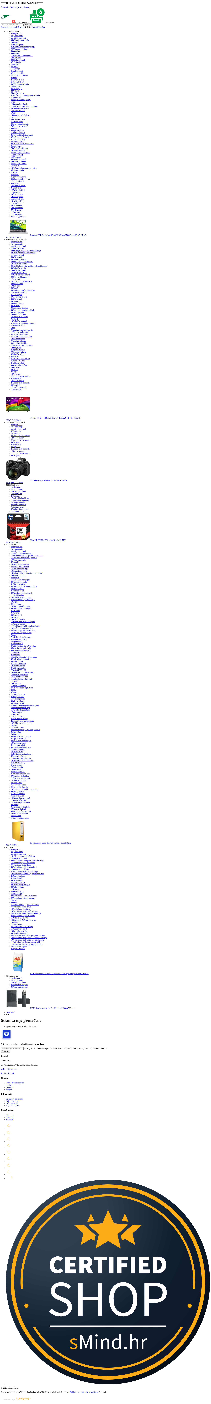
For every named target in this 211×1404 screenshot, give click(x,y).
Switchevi (16, 97)
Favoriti (21, 27)
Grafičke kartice (18, 161)
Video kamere (17, 381)
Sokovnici (16, 367)
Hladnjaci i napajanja (20, 153)
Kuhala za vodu (18, 361)
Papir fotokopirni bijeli (20, 710)
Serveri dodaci (17, 80)
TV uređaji (16, 257)
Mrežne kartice (17, 93)
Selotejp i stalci (17, 589)
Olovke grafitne (18, 694)
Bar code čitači (17, 82)
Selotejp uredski (17, 697)
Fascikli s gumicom (19, 675)
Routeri (15, 91)
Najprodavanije (17, 36)
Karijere (9, 1089)
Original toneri (17, 507)
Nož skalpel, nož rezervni (21, 637)
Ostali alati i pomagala (20, 885)
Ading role (15, 652)
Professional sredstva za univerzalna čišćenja (29, 938)
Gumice (14, 692)
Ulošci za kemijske (18, 686)
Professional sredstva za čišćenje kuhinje (27, 940)
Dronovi (15, 301)
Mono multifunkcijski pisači (22, 135)
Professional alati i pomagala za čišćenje (27, 860)
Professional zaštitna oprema (23, 898)
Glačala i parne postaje (20, 359)
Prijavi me (5, 1051)
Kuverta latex (16, 765)
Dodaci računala (17, 181)
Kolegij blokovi (17, 791)
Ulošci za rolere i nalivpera (21, 754)
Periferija (16, 62)
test (13, 328)
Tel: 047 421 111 (7, 1073)
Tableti (14, 67)
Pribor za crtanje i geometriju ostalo (25, 730)
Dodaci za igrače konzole (21, 281)
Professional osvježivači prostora (24, 911)
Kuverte (15, 613)
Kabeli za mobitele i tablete (22, 330)
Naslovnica (10, 1012)
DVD (14, 117)
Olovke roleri (17, 752)
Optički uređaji (17, 155)
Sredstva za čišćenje (20, 869)
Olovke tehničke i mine (21, 606)
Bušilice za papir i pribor (21, 597)
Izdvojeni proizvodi (18, 38)
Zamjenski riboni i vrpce (21, 498)
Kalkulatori (16, 604)
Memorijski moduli (18, 159)
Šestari (14, 725)
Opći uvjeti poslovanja (14, 1099)
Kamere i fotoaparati (20, 277)
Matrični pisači (17, 122)
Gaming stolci (17, 197)
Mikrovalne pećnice (19, 365)
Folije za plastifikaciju (20, 818)
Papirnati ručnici (17, 891)
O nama (26, 7)
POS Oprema (17, 44)
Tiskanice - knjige (18, 763)
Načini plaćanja (12, 1101)
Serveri (14, 42)
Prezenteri (15, 212)
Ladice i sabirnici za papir (21, 679)
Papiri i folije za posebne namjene (25, 705)
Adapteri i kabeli (18, 164)
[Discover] (9, 1154)
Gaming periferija (18, 216)
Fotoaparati (16, 378)
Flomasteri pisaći (18, 809)
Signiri (14, 805)
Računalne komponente (22, 56)
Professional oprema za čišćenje (24, 896)
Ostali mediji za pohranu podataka (24, 106)
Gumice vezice (17, 644)
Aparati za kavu (18, 350)
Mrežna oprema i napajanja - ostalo (25, 95)
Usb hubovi (16, 205)
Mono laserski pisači (19, 124)
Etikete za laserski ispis (20, 778)
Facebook (9, 1115)
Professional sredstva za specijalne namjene (28, 935)
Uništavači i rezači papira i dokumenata (27, 573)
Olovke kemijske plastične (22, 688)
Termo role (15, 655)
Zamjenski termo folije (20, 500)
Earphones (16, 188)
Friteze (14, 356)
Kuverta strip (17, 767)
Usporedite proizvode (9, 27)
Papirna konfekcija (19, 858)
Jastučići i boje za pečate (21, 633)
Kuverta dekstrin (18, 772)
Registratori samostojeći (20, 774)
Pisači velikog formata (20, 137)
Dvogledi (15, 385)
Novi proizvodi (16, 33)
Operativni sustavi (18, 177)
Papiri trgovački (17, 712)
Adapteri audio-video (20, 332)
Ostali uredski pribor (19, 719)
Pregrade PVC (17, 641)
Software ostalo (17, 170)
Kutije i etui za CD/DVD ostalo (23, 646)
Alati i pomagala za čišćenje (23, 856)
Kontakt (9, 1087)
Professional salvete (19, 918)
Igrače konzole (17, 248)
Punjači (14, 288)
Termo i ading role (19, 571)
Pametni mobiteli (18, 314)
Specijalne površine (19, 931)
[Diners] (9, 1148)
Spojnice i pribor (18, 575)
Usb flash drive (18, 111)
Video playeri (16, 295)
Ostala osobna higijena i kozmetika (25, 905)
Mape (14, 602)
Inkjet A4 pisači (18, 133)
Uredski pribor (17, 595)
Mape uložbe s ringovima (21, 736)
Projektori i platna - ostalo (21, 345)
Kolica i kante (16, 880)
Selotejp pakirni (18, 699)
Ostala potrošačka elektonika (23, 290)
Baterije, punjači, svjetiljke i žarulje (26, 250)
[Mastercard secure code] (9, 1168)
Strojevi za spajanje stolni (21, 648)
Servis (8, 1085)
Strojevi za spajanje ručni (21, 650)
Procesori (16, 157)
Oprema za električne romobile (23, 323)
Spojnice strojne (18, 666)
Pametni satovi (17, 303)
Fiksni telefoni (17, 312)
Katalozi (13, 7)
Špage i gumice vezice (20, 564)
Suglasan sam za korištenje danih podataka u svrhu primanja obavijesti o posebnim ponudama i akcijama (66, 1048)
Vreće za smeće (18, 882)
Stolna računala (18, 60)
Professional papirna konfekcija (24, 867)
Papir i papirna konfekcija (21, 593)
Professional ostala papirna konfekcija (26, 913)
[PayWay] (12, 1178)
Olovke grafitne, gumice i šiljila (24, 586)
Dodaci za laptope (19, 75)
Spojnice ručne (17, 661)
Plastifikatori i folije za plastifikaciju (25, 626)
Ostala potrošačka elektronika (23, 253)
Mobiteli (14, 319)
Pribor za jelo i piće (19, 985)
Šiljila (13, 690)
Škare (13, 635)
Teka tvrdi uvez (17, 796)
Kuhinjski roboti (17, 363)
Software (16, 58)
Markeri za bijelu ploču (20, 807)
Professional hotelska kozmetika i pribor (26, 944)
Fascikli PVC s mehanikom (22, 672)
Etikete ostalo (16, 783)
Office (14, 172)
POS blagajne (16, 89)
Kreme (14, 900)
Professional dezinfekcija (21, 865)
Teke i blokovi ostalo (19, 787)
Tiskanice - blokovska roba (22, 761)
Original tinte (17, 511)
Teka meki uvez (18, 794)
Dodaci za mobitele (19, 317)
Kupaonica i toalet (19, 929)
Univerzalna (16, 924)
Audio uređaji (17, 255)
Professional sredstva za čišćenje (24, 871)
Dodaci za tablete (18, 73)
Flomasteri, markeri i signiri (23, 622)
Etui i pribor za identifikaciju (22, 721)
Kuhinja (15, 922)
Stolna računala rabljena (20, 179)
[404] (108, 1384)
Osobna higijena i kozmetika (23, 863)
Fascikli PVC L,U (18, 670)
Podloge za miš (17, 591)
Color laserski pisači (19, 126)
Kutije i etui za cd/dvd (20, 566)
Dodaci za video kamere (20, 376)
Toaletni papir (16, 894)
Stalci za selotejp (18, 701)
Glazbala (15, 306)
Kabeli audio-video (19, 343)
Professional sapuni (19, 946)
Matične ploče (18, 150)
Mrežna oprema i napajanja (23, 47)
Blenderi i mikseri (18, 352)
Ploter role (15, 714)
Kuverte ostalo (17, 769)
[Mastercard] (9, 1128)
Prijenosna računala (20, 40)
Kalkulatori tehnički (19, 745)
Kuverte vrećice (18, 624)
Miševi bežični (18, 190)
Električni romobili (19, 321)
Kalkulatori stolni (18, 743)
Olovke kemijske (18, 584)
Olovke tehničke (18, 749)
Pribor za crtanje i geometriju (23, 600)
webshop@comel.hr (8, 1069)
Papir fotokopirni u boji (20, 708)
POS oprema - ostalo (20, 84)
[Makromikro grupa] (6, 22)
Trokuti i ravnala (18, 727)
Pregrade (15, 562)
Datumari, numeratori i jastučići (24, 558)
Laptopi (15, 69)
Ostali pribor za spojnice (20, 659)
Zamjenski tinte (18, 502)
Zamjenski (16, 494)
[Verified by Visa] (9, 1161)
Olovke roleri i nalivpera (21, 608)
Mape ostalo (16, 732)
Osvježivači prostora (19, 933)
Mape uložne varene (19, 738)
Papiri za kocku (18, 716)
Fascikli (15, 578)
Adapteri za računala (19, 334)
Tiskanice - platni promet (21, 758)
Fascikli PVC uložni (19, 677)
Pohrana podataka (19, 49)
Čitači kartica (17, 194)
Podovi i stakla (17, 887)
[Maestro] (9, 1135)
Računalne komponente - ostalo (24, 168)
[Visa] (9, 1141)
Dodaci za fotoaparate (20, 383)
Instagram (9, 1117)
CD (13, 113)
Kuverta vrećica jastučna (21, 811)
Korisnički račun (38, 27)
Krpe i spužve (17, 878)
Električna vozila (18, 268)
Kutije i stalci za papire (20, 580)
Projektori (16, 347)
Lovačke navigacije (19, 387)
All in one (15, 183)
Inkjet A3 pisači (17, 130)
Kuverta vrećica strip (19, 813)
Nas (13, 102)
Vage (14, 372)
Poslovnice (5, 7)
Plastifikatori (16, 816)
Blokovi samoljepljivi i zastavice (24, 789)
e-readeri (14, 64)
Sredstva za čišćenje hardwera (23, 920)
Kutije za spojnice (18, 668)
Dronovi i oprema (18, 259)
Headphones (17, 208)
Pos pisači (16, 86)
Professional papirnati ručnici (23, 916)
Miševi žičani (17, 201)
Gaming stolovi (17, 199)
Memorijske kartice (19, 104)
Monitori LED (18, 119)
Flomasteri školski (18, 800)
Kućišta (15, 166)
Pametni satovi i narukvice (22, 262)
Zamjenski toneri (18, 505)
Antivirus (15, 175)
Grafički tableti (17, 71)
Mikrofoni (15, 192)
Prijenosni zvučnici (19, 292)
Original (15, 496)
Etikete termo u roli (18, 780)
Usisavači (16, 374)
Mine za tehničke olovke (21, 747)
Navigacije (16, 279)
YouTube (9, 1119)
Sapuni (14, 902)
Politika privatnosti (77, 1392)
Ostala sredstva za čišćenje (22, 927)
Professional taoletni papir (22, 909)
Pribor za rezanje (18, 560)
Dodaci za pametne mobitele (23, 310)
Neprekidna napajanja (21, 100)
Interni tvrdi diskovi (20, 108)
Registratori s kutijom (20, 776)
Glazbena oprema (19, 264)
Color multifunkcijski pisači (22, 144)
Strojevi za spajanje (19, 569)
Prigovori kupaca (12, 1105)
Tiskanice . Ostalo (18, 756)
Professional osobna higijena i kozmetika (27, 874)
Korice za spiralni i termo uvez (23, 630)
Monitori (15, 51)
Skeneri (15, 128)
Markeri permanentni (20, 798)
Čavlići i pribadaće (18, 663)
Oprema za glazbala (19, 308)
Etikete (14, 617)
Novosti (20, 7)
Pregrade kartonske (18, 639)
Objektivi (15, 433)
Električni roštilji (17, 354)
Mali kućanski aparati (20, 275)
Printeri (15, 53)
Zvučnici (15, 203)
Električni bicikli (18, 325)
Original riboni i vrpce (20, 509)
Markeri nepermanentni (20, 802)
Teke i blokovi (18, 619)
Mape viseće (16, 734)
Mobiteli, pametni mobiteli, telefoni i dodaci (29, 266)
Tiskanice (15, 611)
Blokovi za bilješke (18, 785)
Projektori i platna (19, 273)
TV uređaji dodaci (19, 297)
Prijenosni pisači (17, 141)
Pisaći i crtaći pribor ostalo (22, 553)
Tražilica (28, 25)
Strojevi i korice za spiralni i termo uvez (27, 555)
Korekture (16, 683)
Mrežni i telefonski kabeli (21, 336)
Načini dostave (11, 1103)
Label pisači (16, 146)
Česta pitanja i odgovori (15, 1083)
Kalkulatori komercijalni (21, 741)
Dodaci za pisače (18, 139)
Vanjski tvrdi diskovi (20, 115)
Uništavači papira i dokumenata (24, 657)
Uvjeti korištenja (92, 1392)
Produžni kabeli (18, 339)
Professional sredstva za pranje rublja (26, 942)
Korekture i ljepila (19, 582)
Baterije (15, 286)
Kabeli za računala (18, 341)
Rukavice (15, 889)
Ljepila (14, 681)
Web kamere (16, 210)
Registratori (16, 615)
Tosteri (14, 370)
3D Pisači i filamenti (19, 148)
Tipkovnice (16, 214)
